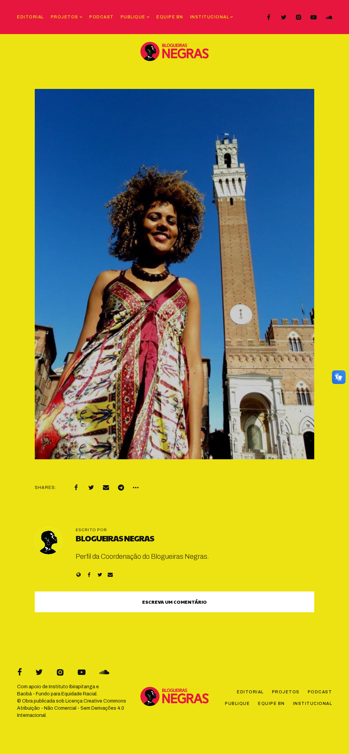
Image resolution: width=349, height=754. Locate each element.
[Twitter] (283, 17)
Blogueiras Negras (115, 538)
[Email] (106, 487)
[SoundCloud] (328, 17)
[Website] (78, 574)
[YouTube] (313, 17)
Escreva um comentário (174, 601)
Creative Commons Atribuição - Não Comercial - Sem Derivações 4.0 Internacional (71, 708)
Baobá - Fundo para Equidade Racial (56, 693)
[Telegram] (121, 487)
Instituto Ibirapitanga (72, 686)
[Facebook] (268, 17)
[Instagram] (298, 17)
